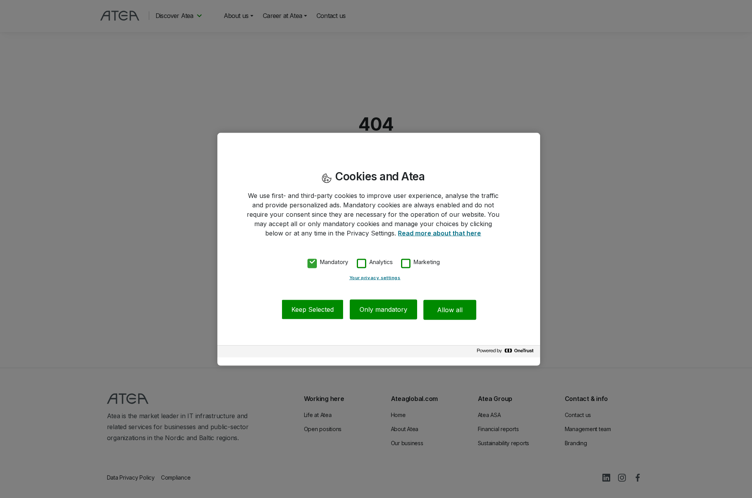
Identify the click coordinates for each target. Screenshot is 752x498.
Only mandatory (383, 309)
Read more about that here (439, 233)
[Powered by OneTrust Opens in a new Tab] (506, 353)
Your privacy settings (375, 277)
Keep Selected (312, 309)
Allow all (450, 309)
